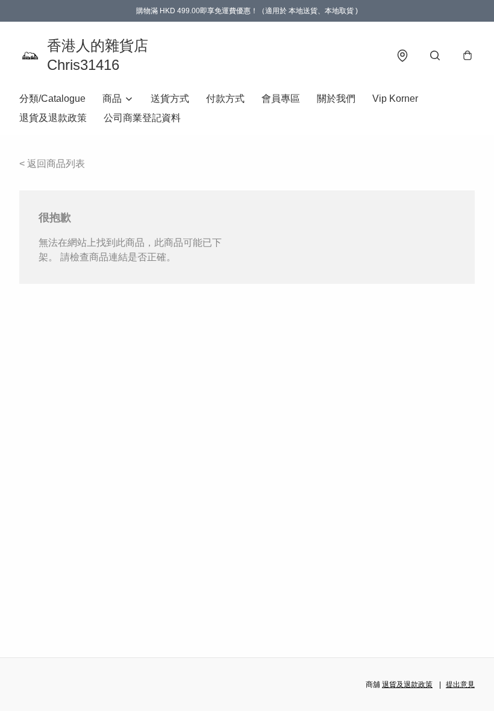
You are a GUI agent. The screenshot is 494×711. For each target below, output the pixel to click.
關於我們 (336, 98)
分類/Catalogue (52, 98)
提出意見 (460, 684)
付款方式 (225, 98)
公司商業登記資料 (142, 118)
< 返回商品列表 (52, 163)
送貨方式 (170, 98)
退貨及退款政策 (53, 118)
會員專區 (280, 98)
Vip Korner (395, 98)
